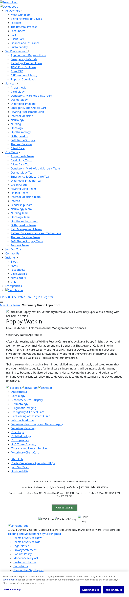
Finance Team (19, 193)
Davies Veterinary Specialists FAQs (33, 463)
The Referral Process (24, 27)
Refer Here (25, 297)
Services (10, 83)
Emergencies (13, 286)
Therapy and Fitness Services (29, 448)
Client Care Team (21, 164)
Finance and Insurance (25, 43)
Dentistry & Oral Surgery (27, 400)
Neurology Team (21, 209)
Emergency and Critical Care (29, 108)
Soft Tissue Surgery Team (27, 241)
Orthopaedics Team (23, 225)
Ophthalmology (21, 132)
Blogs (14, 261)
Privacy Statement (24, 550)
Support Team (20, 245)
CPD (13, 282)
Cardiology (18, 91)
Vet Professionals (16, 51)
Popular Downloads (23, 79)
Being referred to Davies (26, 19)
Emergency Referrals (24, 59)
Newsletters (18, 278)
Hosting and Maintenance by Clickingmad (34, 534)
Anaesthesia (18, 87)
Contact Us (12, 253)
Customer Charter (24, 562)
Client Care (18, 39)
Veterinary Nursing (23, 428)
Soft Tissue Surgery (23, 140)
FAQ (13, 35)
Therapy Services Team (25, 237)
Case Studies (19, 274)
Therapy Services (21, 144)
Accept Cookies (90, 589)
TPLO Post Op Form (23, 67)
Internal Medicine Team (26, 197)
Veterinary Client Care (25, 452)
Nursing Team (20, 213)
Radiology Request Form (26, 63)
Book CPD (17, 71)
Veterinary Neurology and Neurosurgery (37, 424)
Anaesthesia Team (22, 156)
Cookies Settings (64, 507)
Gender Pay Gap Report (28, 570)
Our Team (11, 152)
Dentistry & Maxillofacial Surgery (31, 95)
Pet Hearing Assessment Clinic (30, 416)
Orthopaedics (19, 136)
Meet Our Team (21, 15)
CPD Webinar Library (24, 75)
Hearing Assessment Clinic (27, 112)
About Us (17, 459)
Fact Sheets (18, 31)
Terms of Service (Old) (27, 542)
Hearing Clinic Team (23, 189)
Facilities (16, 23)
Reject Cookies (113, 589)
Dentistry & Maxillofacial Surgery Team (35, 168)
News (14, 265)
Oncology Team (21, 217)
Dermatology (19, 100)
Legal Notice (21, 546)
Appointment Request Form (28, 55)
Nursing (16, 124)
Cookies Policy (22, 554)
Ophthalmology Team (24, 221)
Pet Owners (12, 10)
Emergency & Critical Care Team (31, 176)
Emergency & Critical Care (27, 412)
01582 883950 (8, 297)
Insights (10, 257)
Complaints (20, 566)
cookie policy (10, 579)
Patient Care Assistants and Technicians (36, 233)
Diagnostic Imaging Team (27, 180)
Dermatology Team (23, 172)
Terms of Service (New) (27, 538)
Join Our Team (14, 249)
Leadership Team (21, 205)
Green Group (19, 185)
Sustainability (19, 47)
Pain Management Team (26, 229)
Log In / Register (42, 297)
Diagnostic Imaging (23, 104)
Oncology (17, 128)
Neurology (17, 120)
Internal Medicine (22, 116)
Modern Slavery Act (25, 558)
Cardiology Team (21, 160)
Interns (15, 201)
